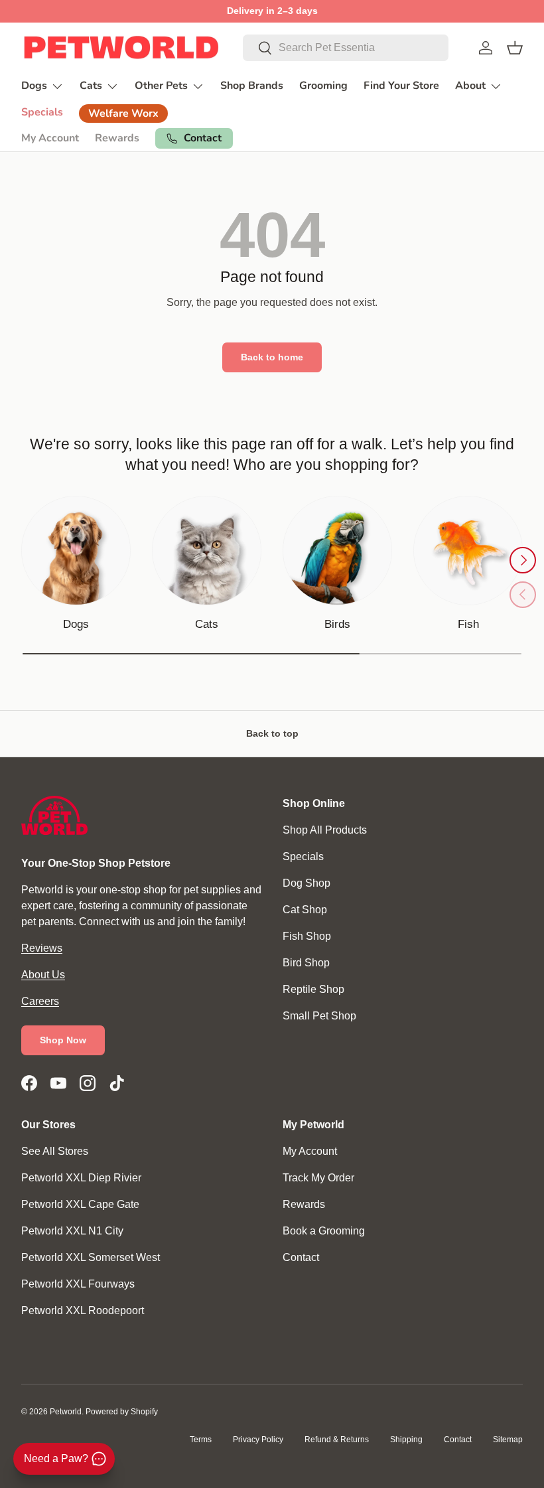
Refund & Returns (337, 1439)
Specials (42, 112)
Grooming (323, 85)
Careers (40, 1001)
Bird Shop (306, 962)
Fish (468, 624)
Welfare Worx (123, 113)
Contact (301, 1257)
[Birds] (337, 550)
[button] (514, 47)
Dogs (76, 624)
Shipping (406, 1439)
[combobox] (345, 48)
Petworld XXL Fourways (78, 1284)
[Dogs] (76, 550)
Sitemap (508, 1439)
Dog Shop (306, 883)
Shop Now (63, 1040)
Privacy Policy (258, 1439)
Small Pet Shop (319, 1015)
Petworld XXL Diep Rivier (81, 1177)
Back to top (272, 733)
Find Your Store (401, 85)
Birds (337, 624)
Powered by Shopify (122, 1411)
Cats (206, 624)
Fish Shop (307, 936)
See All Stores (54, 1151)
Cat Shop (305, 909)
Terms (201, 1439)
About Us (43, 974)
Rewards (117, 138)
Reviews (41, 948)
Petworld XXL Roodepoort (82, 1310)
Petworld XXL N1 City (72, 1230)
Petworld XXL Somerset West (90, 1257)
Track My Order (318, 1177)
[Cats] (207, 550)
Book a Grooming (324, 1230)
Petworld (66, 1411)
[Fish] (468, 550)
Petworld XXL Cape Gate (80, 1204)
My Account (50, 138)
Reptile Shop (313, 989)
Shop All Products (325, 830)
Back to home (272, 357)
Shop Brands (251, 85)
